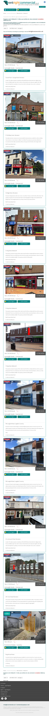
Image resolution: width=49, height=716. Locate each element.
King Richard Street (10, 654)
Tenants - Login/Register (6, 685)
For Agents (3, 687)
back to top (5, 680)
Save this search (10, 9)
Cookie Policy (31, 712)
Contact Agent (10, 70)
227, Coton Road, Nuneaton (12, 596)
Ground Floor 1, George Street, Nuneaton (15, 77)
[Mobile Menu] (45, 2)
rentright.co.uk (4, 693)
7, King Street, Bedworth (11, 366)
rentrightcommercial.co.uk (35, 31)
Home (4, 13)
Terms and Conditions (19, 712)
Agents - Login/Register (6, 689)
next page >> (20, 28)
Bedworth (25, 13)
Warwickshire (20, 13)
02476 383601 (24, 70)
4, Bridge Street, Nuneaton (12, 193)
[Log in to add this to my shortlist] (18, 64)
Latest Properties (4, 691)
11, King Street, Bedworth (11, 250)
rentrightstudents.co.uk (5, 696)
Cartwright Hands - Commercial (13, 68)
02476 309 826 (24, 647)
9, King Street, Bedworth (11, 308)
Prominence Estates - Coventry (13, 645)
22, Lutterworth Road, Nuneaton (13, 539)
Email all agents (23, 9)
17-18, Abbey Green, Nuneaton (12, 135)
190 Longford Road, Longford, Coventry (15, 423)
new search (42, 6)
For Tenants (3, 683)
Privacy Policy (25, 712)
